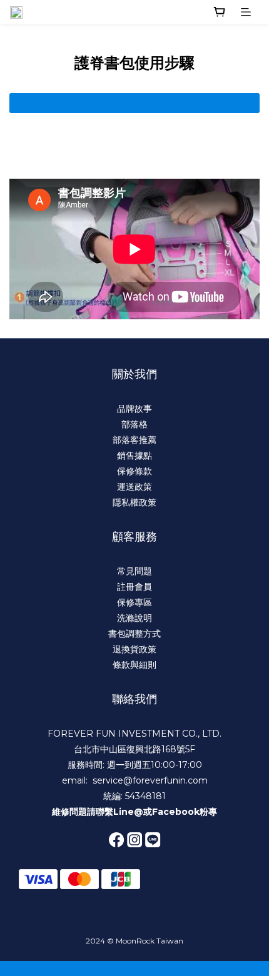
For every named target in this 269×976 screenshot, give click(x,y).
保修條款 (134, 471)
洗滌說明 (134, 618)
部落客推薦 (134, 440)
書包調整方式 (134, 633)
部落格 (134, 424)
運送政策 (134, 486)
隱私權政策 (134, 502)
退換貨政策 (134, 649)
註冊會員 (134, 586)
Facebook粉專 (184, 811)
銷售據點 (134, 455)
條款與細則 (134, 664)
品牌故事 (134, 408)
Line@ (128, 811)
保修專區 (134, 602)
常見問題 (134, 571)
